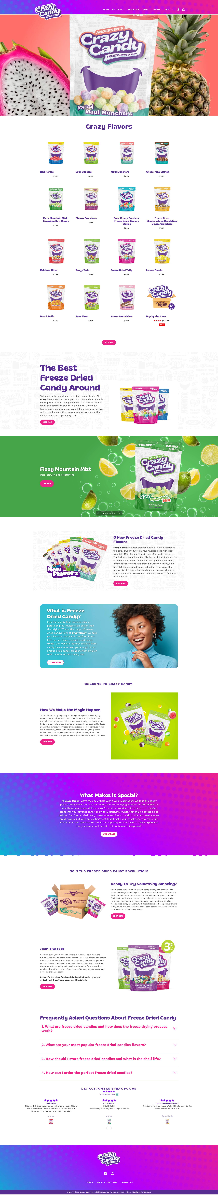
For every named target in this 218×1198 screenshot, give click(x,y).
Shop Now (47, 422)
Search (89, 1182)
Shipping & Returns (144, 1192)
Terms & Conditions (107, 1182)
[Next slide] (119, 513)
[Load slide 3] (108, 513)
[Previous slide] (98, 513)
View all (109, 342)
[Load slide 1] (103, 513)
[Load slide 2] (105, 513)
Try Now (47, 483)
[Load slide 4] (110, 513)
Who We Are (109, 834)
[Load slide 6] (115, 513)
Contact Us (127, 1182)
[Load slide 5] (112, 513)
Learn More (55, 662)
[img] (109, 1091)
